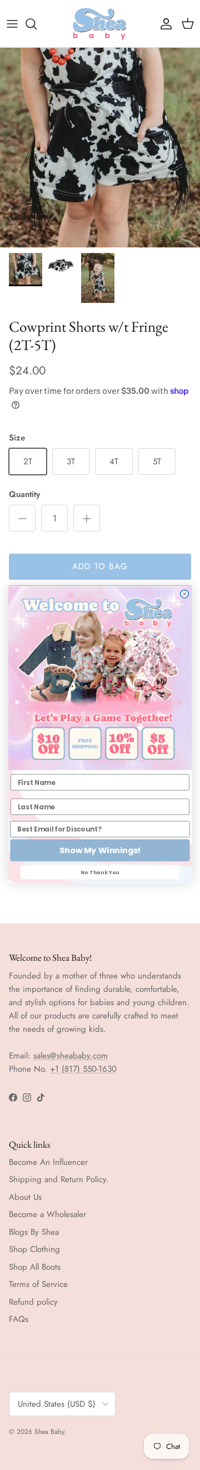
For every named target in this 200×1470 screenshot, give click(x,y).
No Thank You (100, 872)
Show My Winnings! (100, 850)
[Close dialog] (185, 594)
